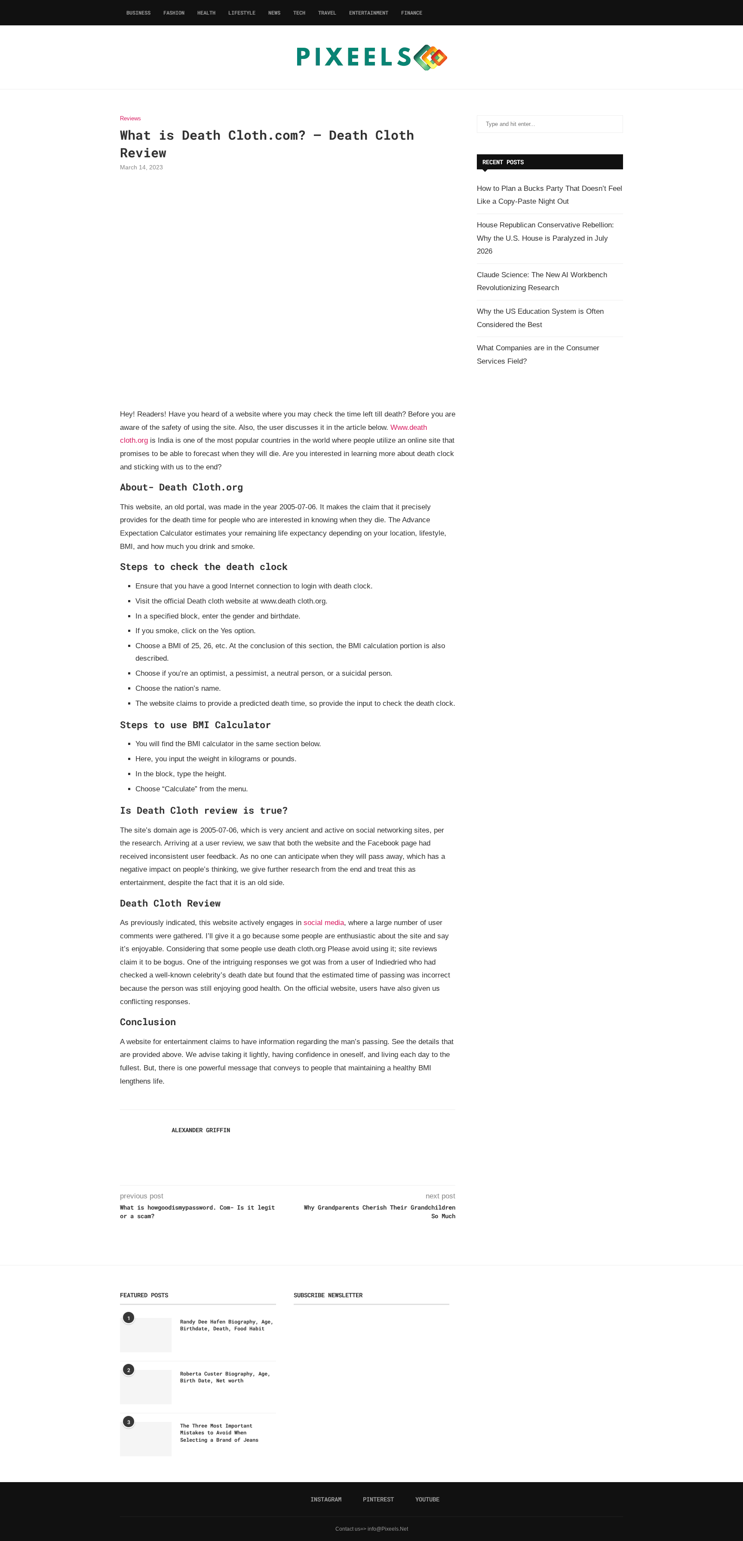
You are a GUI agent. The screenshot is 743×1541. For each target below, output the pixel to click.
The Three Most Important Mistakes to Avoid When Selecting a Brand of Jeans (219, 1432)
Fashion (173, 12)
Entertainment (368, 12)
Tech (299, 12)
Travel (327, 12)
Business (138, 12)
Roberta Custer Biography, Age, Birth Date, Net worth (225, 1377)
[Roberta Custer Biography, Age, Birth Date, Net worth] (146, 1387)
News (274, 12)
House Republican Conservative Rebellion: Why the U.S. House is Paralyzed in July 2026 (545, 238)
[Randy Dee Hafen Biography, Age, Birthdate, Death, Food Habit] (146, 1335)
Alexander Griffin (201, 1130)
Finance (411, 12)
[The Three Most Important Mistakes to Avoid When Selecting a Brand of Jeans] (146, 1439)
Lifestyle (241, 12)
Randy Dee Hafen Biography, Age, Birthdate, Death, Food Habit (226, 1325)
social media (324, 923)
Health (206, 12)
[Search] (618, 12)
